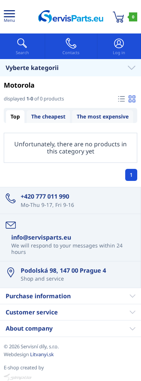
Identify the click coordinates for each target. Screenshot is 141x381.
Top (15, 116)
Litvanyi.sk (42, 354)
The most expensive (103, 116)
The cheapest (48, 116)
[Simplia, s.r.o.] (70, 377)
